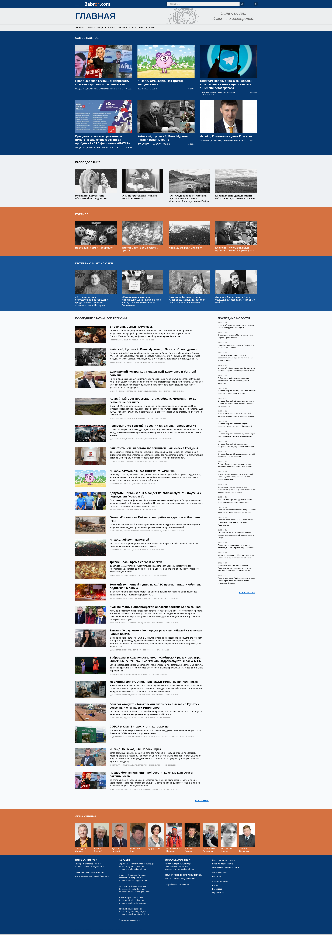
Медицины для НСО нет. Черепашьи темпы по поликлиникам (154, 681)
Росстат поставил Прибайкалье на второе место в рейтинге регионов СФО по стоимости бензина (236, 580)
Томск (150, 418)
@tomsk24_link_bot (137, 912)
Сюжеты (91, 27)
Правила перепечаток (222, 864)
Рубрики (101, 27)
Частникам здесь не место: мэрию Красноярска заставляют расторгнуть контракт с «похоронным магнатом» (234, 567)
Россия (153, 89)
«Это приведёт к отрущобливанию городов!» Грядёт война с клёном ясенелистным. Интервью (92, 301)
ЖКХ (220, 92)
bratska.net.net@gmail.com (96, 876)
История (137, 550)
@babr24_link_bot (93, 864)
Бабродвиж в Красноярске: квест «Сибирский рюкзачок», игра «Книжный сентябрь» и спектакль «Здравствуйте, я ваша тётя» (156, 659)
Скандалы (104, 89)
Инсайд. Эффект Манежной (186, 247)
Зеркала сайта (219, 893)
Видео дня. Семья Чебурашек (94, 247)
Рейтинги (122, 27)
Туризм (127, 531)
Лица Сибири (85, 816)
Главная (95, 16)
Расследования (87, 162)
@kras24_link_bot (136, 889)
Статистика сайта (220, 882)
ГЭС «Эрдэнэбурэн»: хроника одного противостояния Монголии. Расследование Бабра (189, 198)
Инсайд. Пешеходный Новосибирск (135, 749)
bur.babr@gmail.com (137, 869)
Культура (156, 144)
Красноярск (116, 89)
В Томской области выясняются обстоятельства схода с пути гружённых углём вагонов (235, 357)
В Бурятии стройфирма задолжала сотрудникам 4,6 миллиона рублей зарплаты (233, 380)
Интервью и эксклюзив (94, 263)
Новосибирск (207, 94)
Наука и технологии (98, 148)
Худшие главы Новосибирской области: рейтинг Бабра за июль (156, 607)
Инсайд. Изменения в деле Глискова (226, 136)
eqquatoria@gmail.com (184, 869)
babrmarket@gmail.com (184, 879)
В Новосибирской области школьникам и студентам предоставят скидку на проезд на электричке (236, 403)
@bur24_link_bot (136, 866)
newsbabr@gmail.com (94, 866)
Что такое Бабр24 (220, 873)
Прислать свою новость (129, 920)
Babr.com (97, 4)
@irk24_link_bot (136, 878)
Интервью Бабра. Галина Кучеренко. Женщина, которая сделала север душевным (187, 300)
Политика (92, 89)
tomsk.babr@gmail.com (138, 914)
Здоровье (126, 695)
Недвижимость (150, 391)
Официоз (139, 737)
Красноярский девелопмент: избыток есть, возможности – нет (235, 197)
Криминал (205, 141)
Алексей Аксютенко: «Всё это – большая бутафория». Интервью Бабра (235, 300)
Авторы (111, 27)
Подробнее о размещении (177, 884)
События (136, 674)
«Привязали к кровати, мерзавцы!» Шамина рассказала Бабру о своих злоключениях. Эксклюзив (141, 301)
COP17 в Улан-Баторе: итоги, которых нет (140, 726)
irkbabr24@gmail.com (137, 880)
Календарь (217, 889)
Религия (144, 575)
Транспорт (152, 598)
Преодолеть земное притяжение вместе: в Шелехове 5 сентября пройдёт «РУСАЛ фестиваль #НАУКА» (102, 140)
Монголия (166, 737)
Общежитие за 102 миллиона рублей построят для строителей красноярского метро (236, 534)
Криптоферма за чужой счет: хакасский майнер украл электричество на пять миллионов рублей (235, 476)
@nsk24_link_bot (136, 900)
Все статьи (202, 800)
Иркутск (114, 148)
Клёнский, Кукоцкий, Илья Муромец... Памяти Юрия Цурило (235, 249)
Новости (143, 27)
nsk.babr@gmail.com (137, 903)
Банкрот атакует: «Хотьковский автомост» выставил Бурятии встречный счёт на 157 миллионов (154, 706)
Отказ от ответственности (224, 860)
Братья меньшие (208, 92)
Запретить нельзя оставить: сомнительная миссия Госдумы (154, 448)
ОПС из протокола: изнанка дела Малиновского (139, 197)
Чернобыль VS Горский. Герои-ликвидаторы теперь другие (153, 425)
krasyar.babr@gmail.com (139, 892)
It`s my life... (144, 144)
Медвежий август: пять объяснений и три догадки (91, 197)
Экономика (229, 92)
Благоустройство (139, 765)
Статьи (132, 27)
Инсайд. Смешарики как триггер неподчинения (143, 470)
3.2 (91, 930)
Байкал (165, 531)
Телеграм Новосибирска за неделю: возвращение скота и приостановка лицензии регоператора (226, 84)
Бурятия (157, 531)
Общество (80, 89)
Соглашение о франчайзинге (225, 867)
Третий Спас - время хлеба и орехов (136, 562)
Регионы (80, 27)
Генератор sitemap (134, 930)
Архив (152, 27)
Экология (135, 531)
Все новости (247, 592)
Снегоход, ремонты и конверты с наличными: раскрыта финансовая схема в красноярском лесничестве (237, 489)
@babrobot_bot (181, 866)
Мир (150, 575)
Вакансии (216, 876)
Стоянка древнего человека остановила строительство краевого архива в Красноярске (235, 522)
